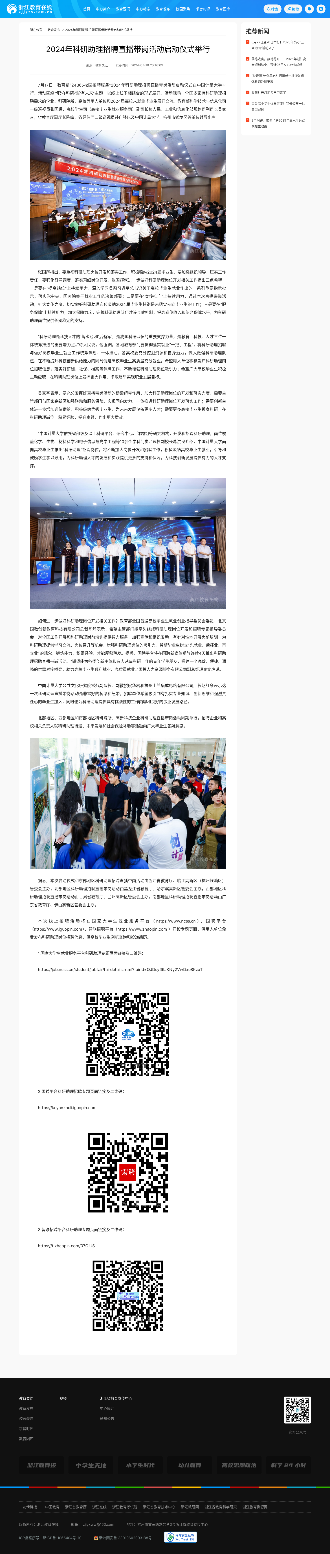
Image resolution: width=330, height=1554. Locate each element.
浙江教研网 (190, 1507)
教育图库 (223, 9)
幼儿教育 (189, 1465)
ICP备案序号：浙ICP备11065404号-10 (50, 1538)
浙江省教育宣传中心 (116, 1398)
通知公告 (107, 1418)
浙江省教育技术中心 (159, 1507)
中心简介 (103, 9)
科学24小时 (288, 1465)
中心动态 (143, 9)
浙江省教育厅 (76, 1507)
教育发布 (163, 9)
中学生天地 (91, 1465)
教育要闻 (123, 9)
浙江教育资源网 (255, 1507)
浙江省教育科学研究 (221, 1507)
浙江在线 (99, 1507)
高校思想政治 (239, 1465)
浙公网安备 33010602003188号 (125, 1538)
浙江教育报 (41, 1465)
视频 (63, 1398)
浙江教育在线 (29, 9)
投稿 (295, 9)
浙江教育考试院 (124, 1507)
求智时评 (203, 9)
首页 (86, 9)
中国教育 (52, 1507)
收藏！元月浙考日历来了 (268, 92)
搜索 (274, 9)
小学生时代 (140, 1465)
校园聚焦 (183, 9)
